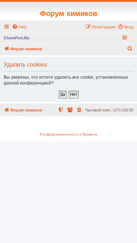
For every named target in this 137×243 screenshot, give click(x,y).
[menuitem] (19, 27)
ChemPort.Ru (17, 38)
